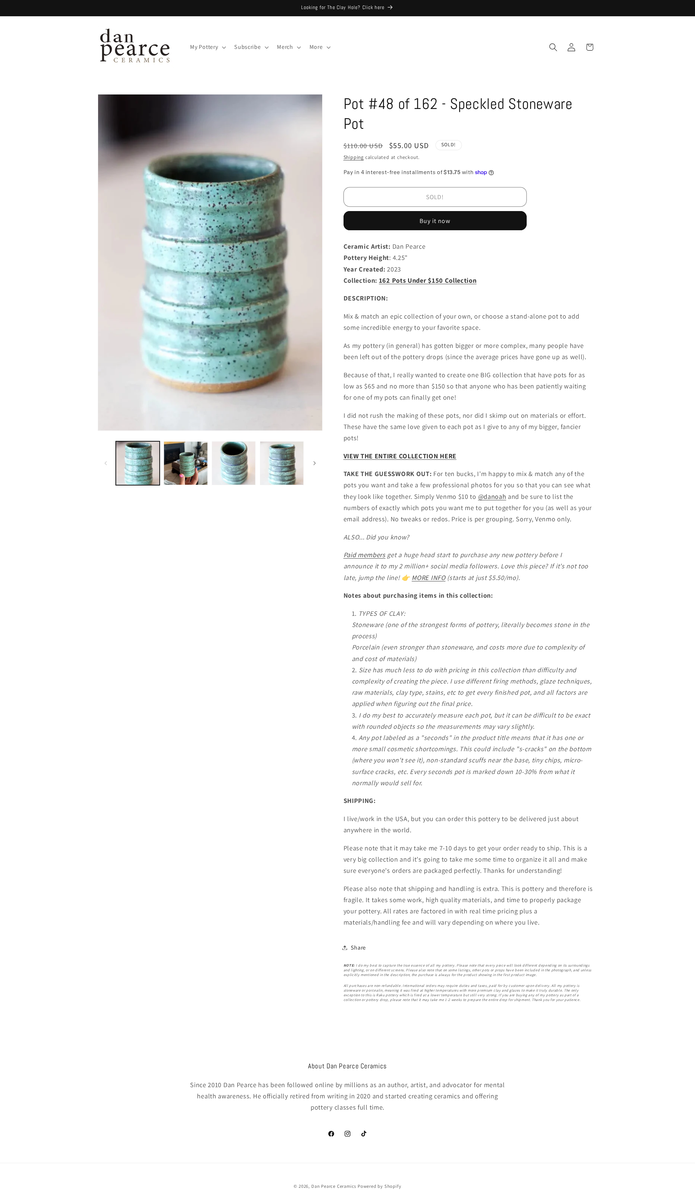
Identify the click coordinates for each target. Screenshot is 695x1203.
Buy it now (435, 220)
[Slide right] (315, 463)
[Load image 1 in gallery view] (138, 463)
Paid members (365, 554)
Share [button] (358, 947)
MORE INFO (428, 577)
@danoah (492, 496)
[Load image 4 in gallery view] (282, 463)
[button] (207, 47)
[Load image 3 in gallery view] (234, 463)
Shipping (354, 157)
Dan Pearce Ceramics (333, 1186)
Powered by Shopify (379, 1186)
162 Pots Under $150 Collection (428, 280)
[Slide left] (106, 463)
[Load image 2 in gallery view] (185, 463)
